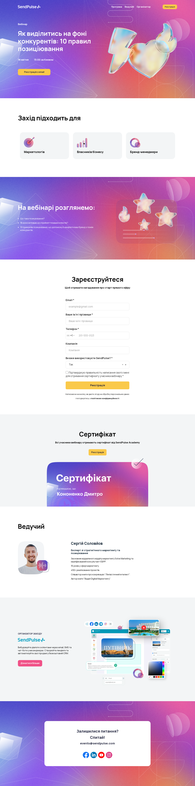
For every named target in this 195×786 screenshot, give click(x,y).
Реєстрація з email (34, 72)
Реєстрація (170, 7)
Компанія (71, 343)
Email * (70, 300)
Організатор (144, 6)
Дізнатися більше (30, 663)
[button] (72, 335)
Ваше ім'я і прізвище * (79, 314)
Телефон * (72, 329)
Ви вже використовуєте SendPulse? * (89, 358)
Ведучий (129, 6)
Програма (116, 6)
